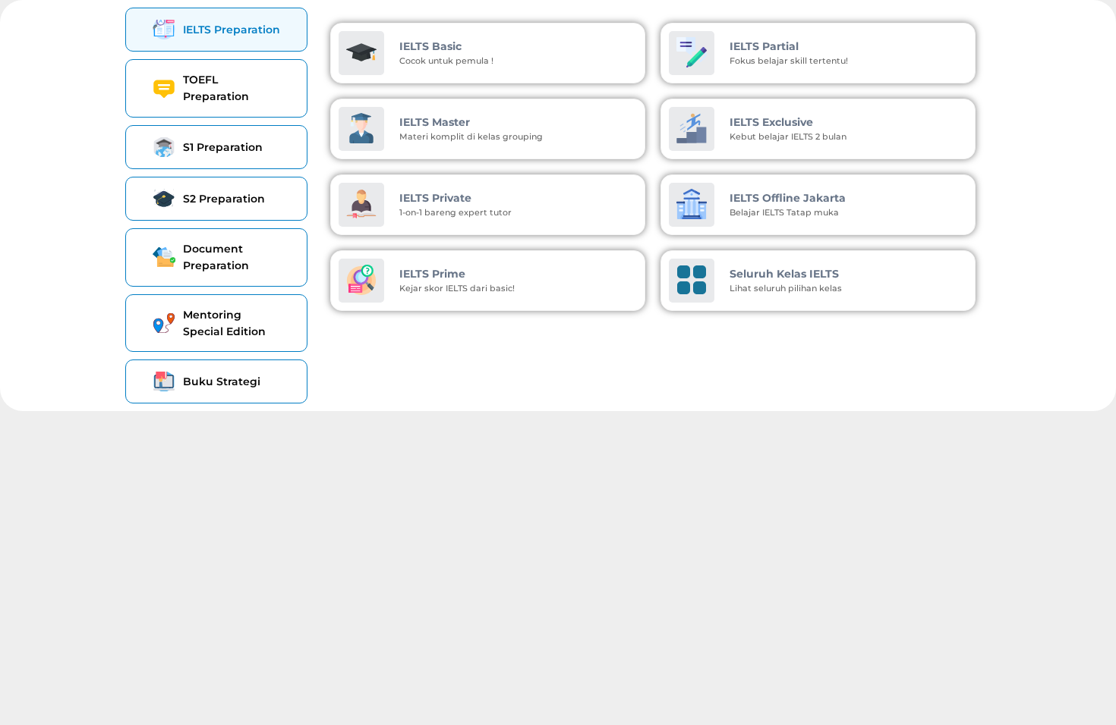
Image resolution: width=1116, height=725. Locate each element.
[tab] (216, 30)
